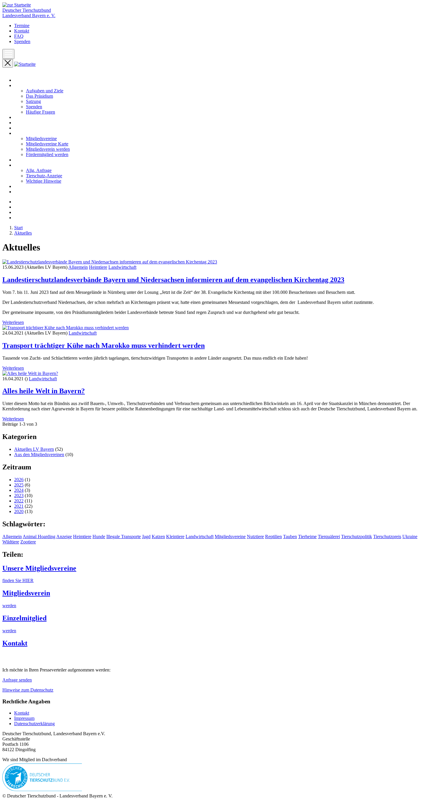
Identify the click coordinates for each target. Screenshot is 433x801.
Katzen (158, 536)
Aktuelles (23, 117)
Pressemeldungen (30, 122)
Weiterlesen (13, 322)
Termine (21, 25)
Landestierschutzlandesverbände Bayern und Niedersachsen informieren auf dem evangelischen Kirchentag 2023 (173, 280)
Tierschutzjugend (30, 191)
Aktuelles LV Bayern (34, 449)
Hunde (98, 536)
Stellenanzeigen (28, 186)
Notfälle (21, 159)
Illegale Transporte (123, 536)
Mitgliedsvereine (41, 138)
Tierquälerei (329, 536)
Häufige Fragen (40, 111)
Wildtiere (10, 541)
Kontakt (21, 30)
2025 (19, 484)
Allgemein (78, 267)
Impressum (24, 718)
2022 (19, 500)
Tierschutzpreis (387, 536)
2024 (19, 490)
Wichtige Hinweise (43, 181)
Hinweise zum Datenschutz (27, 689)
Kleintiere (175, 536)
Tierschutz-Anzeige (44, 175)
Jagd (146, 536)
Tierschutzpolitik (356, 536)
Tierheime (307, 536)
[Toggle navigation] (8, 54)
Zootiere (28, 541)
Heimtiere (98, 267)
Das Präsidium (39, 96)
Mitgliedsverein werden (48, 149)
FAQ (19, 36)
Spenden (22, 41)
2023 (19, 495)
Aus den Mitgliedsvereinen (39, 454)
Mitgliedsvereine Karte (47, 143)
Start (18, 80)
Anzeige (64, 536)
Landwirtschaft (122, 267)
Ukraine (409, 536)
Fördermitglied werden (47, 154)
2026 (19, 479)
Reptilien (273, 536)
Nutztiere (255, 536)
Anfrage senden (17, 679)
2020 (19, 511)
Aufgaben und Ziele (44, 90)
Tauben (290, 536)
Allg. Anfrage (39, 170)
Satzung (33, 101)
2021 (19, 506)
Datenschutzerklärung (34, 723)
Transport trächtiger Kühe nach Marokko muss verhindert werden (103, 345)
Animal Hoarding (39, 536)
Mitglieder (23, 133)
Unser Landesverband (34, 85)
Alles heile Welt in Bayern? (43, 391)
